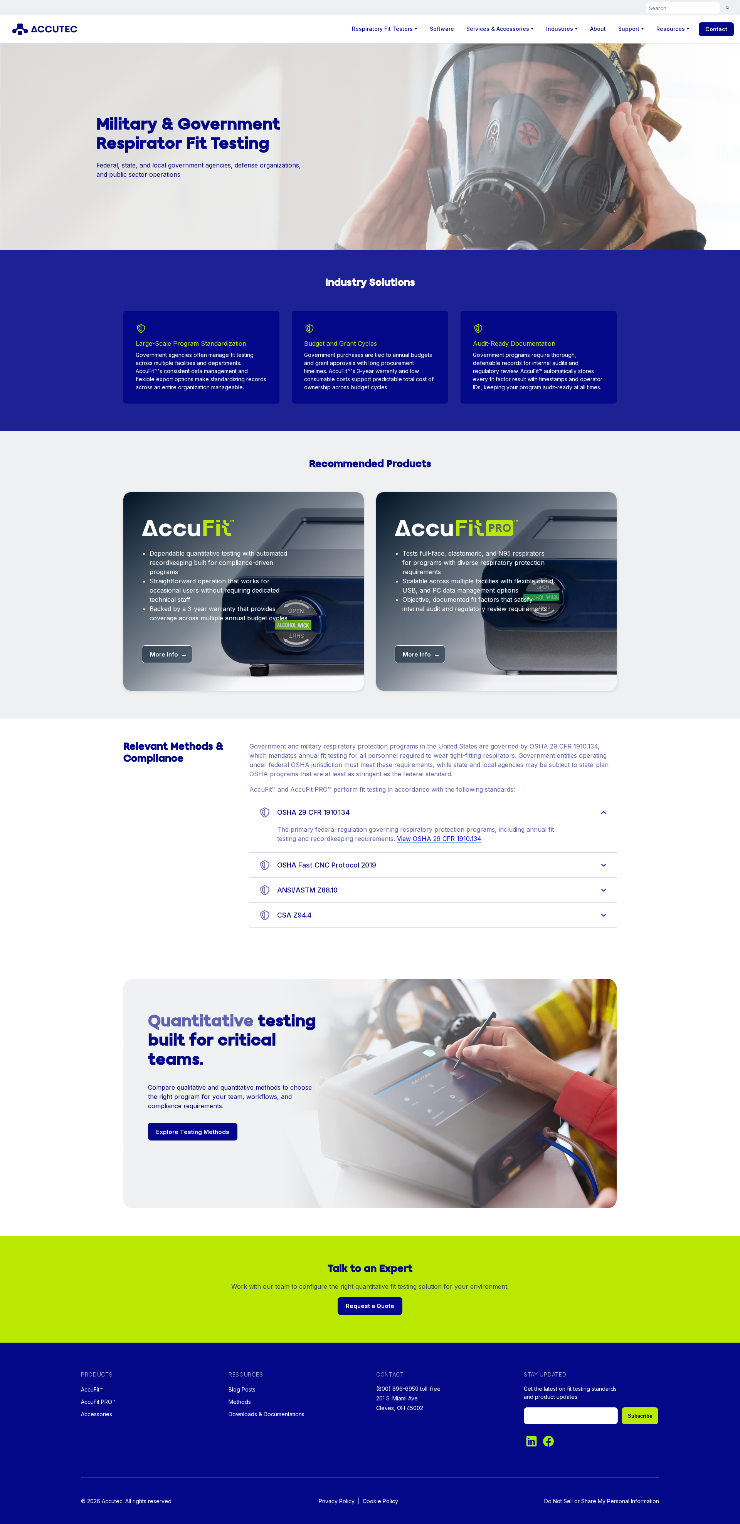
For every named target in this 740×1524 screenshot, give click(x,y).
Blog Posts (242, 1389)
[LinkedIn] (531, 1441)
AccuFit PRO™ (98, 1401)
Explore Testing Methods (192, 1131)
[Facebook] (548, 1441)
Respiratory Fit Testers (382, 28)
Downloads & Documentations (266, 1414)
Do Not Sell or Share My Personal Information (601, 1501)
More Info (168, 654)
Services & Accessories (497, 28)
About (598, 28)
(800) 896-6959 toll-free (408, 1388)
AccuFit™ (92, 1389)
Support (628, 28)
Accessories (96, 1414)
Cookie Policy (380, 1501)
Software (442, 28)
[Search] (728, 8)
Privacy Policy (337, 1501)
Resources (670, 28)
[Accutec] (49, 29)
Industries (559, 28)
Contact (716, 29)
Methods (240, 1401)
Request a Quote (370, 1306)
